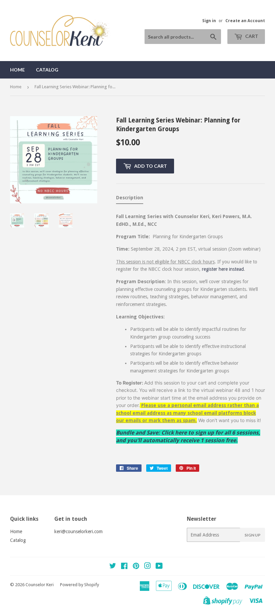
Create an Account (245, 20)
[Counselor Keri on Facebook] (124, 566)
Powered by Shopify (79, 584)
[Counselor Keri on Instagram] (147, 566)
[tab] (129, 199)
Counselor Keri (39, 584)
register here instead (223, 269)
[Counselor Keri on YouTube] (159, 566)
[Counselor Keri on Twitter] (112, 566)
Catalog (47, 69)
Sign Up (252, 535)
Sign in (209, 20)
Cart (251, 36)
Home (17, 69)
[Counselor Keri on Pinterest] (136, 566)
